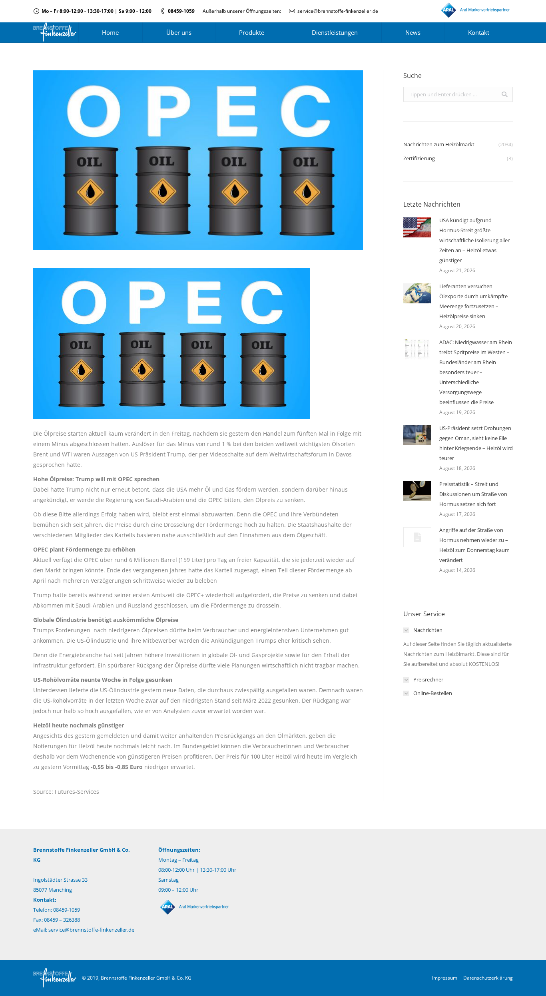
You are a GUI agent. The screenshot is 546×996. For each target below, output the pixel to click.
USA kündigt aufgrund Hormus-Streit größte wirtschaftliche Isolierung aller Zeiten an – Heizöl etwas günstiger (474, 240)
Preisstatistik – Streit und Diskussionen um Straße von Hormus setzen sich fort (473, 494)
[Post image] (417, 227)
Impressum (444, 977)
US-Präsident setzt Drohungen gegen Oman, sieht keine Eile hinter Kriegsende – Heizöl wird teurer (476, 443)
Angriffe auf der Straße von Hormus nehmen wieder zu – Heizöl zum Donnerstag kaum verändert (474, 545)
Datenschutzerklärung (488, 977)
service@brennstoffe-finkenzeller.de (337, 11)
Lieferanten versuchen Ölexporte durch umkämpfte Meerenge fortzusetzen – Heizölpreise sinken (473, 301)
